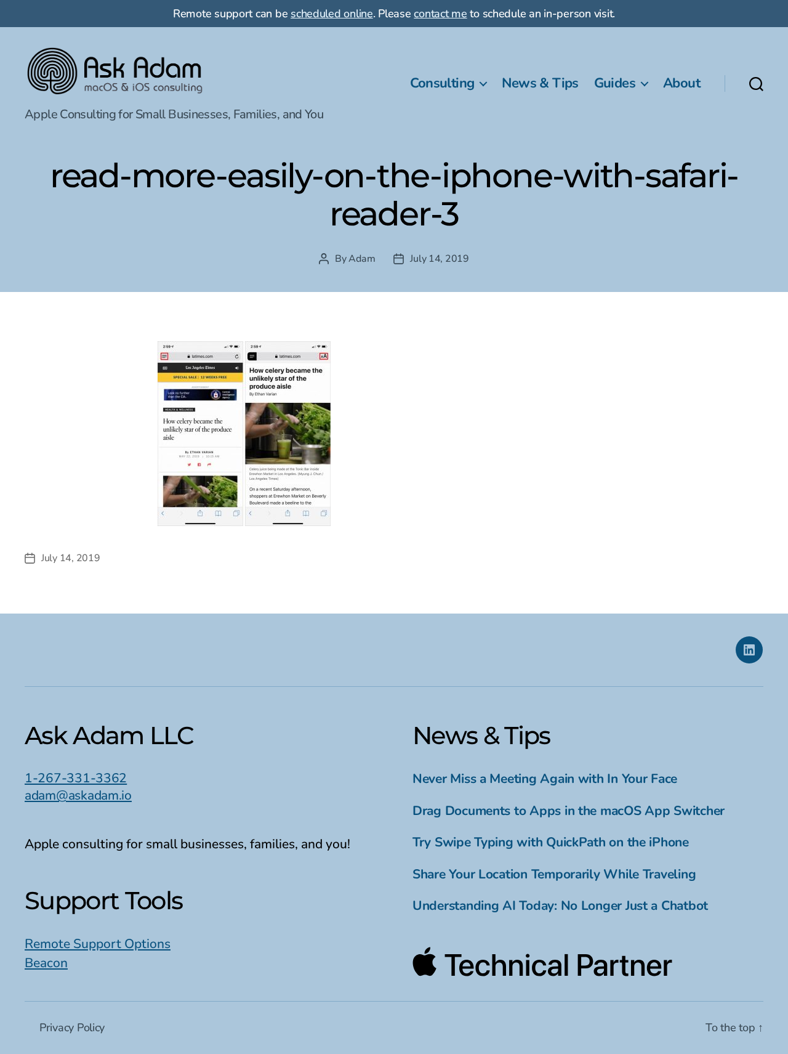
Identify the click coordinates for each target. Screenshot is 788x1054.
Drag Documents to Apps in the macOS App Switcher (568, 810)
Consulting (442, 83)
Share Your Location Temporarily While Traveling (554, 874)
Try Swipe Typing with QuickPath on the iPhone (550, 842)
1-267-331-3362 (76, 778)
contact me (440, 13)
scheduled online (332, 13)
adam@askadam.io (78, 795)
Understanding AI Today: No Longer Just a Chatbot (560, 905)
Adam (361, 259)
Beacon (46, 962)
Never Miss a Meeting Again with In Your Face (544, 778)
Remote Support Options (98, 943)
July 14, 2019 (439, 259)
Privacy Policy (72, 1027)
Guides (614, 83)
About (681, 83)
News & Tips (540, 83)
